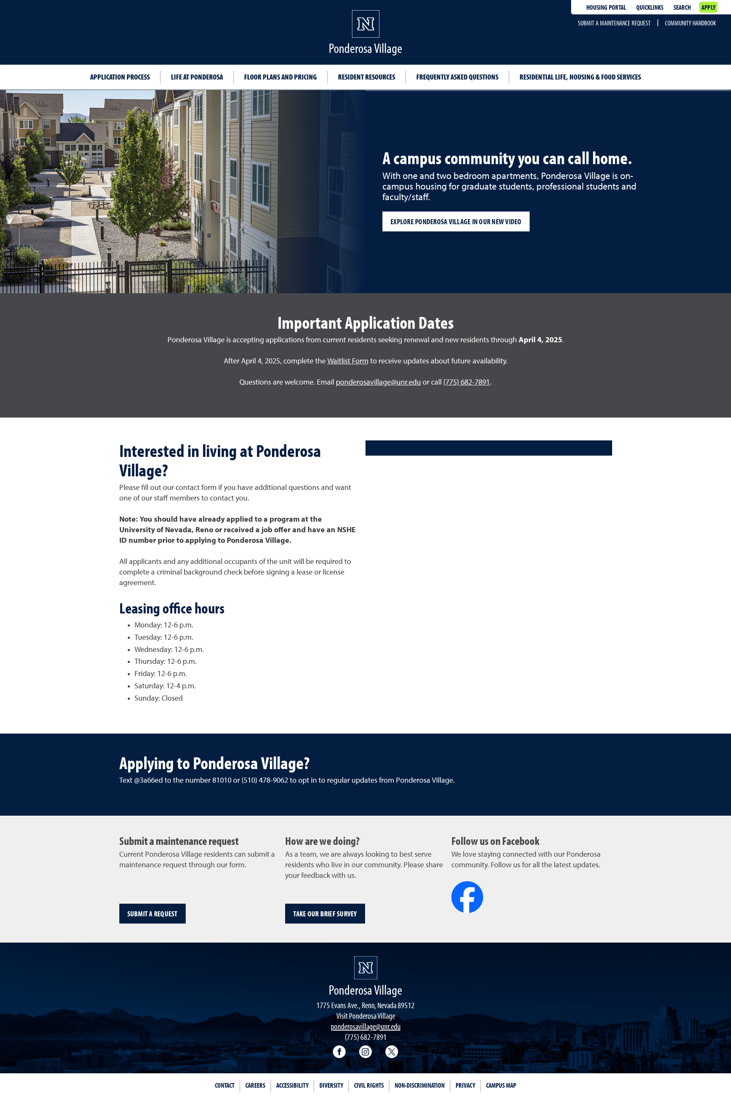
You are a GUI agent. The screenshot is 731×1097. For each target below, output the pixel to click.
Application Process (120, 77)
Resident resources (366, 77)
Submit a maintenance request (614, 23)
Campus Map (501, 1085)
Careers (255, 1085)
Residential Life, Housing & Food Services (580, 77)
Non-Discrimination (420, 1085)
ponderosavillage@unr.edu (378, 382)
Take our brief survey (325, 913)
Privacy (465, 1085)
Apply (708, 7)
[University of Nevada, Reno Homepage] (365, 967)
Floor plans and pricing (280, 77)
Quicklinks (649, 7)
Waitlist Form (347, 361)
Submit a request (152, 913)
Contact (224, 1085)
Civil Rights (369, 1085)
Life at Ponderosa (197, 77)
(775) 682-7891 (466, 382)
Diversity (331, 1085)
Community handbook (690, 23)
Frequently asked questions (457, 77)
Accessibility (292, 1085)
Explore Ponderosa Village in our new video (456, 221)
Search (682, 7)
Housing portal (606, 7)
